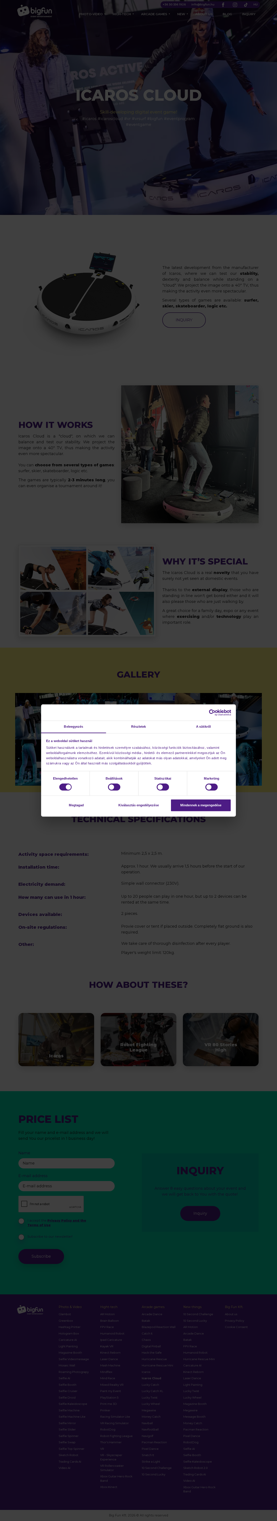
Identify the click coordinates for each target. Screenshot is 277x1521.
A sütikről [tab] (203, 726)
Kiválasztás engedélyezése (138, 805)
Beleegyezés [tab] (73, 726)
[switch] (114, 787)
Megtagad (76, 805)
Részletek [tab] (138, 726)
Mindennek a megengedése (200, 805)
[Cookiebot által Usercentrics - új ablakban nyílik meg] (212, 712)
